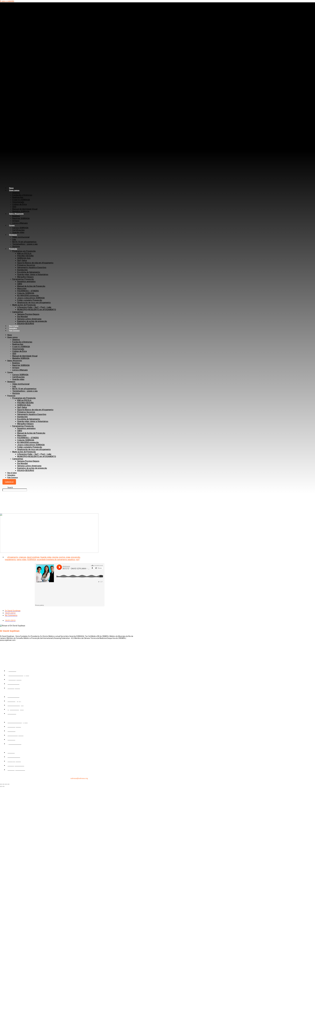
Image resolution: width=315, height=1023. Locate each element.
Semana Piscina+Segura (28, 314)
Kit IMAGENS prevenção (28, 295)
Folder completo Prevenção (29, 300)
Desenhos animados (26, 281)
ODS (14, 207)
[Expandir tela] (3, 784)
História (16, 393)
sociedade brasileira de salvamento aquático (56, 559)
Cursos (12, 225)
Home (9, 335)
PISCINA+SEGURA (25, 256)
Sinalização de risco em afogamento (34, 302)
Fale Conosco (14, 331)
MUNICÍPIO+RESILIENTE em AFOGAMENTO (36, 309)
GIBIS (19, 284)
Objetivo (16, 193)
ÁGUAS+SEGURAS (25, 323)
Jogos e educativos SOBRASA (31, 298)
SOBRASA (31, 559)
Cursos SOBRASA (20, 228)
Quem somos (14, 190)
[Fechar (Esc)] (8, 784)
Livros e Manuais (20, 223)
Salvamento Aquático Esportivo (31, 267)
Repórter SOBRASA (21, 218)
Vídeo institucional (20, 237)
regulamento (10, 559)
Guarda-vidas (18, 379)
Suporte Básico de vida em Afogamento (35, 263)
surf (77, 559)
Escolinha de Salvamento (28, 272)
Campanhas (17, 312)
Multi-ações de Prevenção (24, 305)
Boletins (16, 216)
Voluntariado (18, 202)
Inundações (22, 270)
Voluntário (11, 475)
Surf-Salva (22, 260)
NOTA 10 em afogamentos (24, 242)
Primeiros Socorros (26, 265)
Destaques (13, 235)
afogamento (12, 557)
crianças (22, 557)
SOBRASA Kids (24, 258)
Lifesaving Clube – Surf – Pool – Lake (34, 307)
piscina (55, 557)
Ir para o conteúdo (7, 1)
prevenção (75, 557)
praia (68, 557)
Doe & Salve (12, 473)
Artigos (15, 221)
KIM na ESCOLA (24, 253)
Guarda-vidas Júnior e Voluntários (32, 274)
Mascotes (21, 288)
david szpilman (33, 557)
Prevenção (13, 249)
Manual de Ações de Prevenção (31, 286)
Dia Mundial (22, 316)
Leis (14, 239)
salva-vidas (21, 559)
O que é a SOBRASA (21, 200)
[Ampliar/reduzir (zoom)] (1, 784)
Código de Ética (19, 204)
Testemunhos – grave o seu (25, 244)
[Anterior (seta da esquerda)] (1, 786)
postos (62, 557)
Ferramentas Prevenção (23, 279)
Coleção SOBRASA (25, 293)
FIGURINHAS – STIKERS (28, 291)
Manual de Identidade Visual (24, 209)
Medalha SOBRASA (20, 358)
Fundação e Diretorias (22, 195)
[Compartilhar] (6, 784)
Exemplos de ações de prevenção (32, 321)
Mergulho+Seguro (25, 277)
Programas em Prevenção (24, 251)
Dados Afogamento (16, 214)
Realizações (17, 197)
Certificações (18, 230)
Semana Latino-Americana (29, 319)
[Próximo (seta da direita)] (3, 786)
